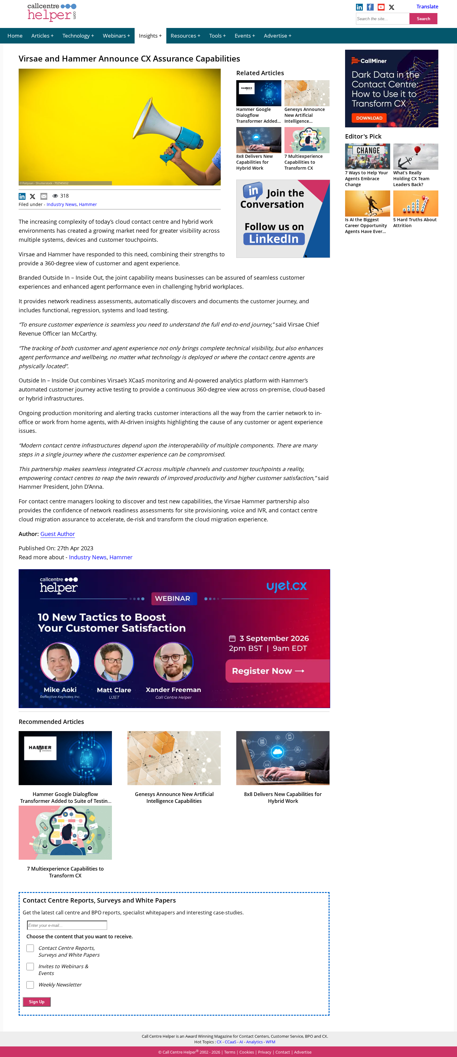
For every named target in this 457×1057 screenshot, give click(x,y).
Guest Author (57, 534)
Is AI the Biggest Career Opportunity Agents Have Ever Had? (366, 228)
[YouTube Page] (381, 8)
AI (241, 1042)
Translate (427, 6)
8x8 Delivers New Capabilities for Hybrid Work (254, 162)
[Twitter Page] (392, 8)
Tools (215, 35)
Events (243, 35)
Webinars (114, 35)
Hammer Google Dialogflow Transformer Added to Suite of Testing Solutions (256, 121)
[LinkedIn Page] (359, 8)
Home (15, 35)
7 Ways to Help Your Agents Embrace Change (366, 178)
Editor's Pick (363, 136)
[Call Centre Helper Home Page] (52, 22)
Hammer (88, 204)
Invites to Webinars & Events (63, 970)
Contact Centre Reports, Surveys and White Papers (99, 900)
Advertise (275, 35)
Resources (183, 35)
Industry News (62, 204)
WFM (270, 1042)
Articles (40, 35)
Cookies (246, 1052)
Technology (76, 35)
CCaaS (230, 1042)
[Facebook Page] (370, 8)
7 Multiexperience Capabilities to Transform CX (303, 162)
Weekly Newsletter (59, 984)
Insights (148, 35)
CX (219, 1042)
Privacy (264, 1052)
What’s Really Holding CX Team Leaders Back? (411, 178)
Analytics (254, 1042)
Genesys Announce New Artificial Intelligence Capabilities (304, 118)
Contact (282, 1052)
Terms (229, 1052)
